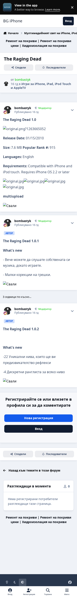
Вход (38, 429)
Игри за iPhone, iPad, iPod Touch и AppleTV (41, 86)
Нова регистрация (38, 418)
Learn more (8, 7)
